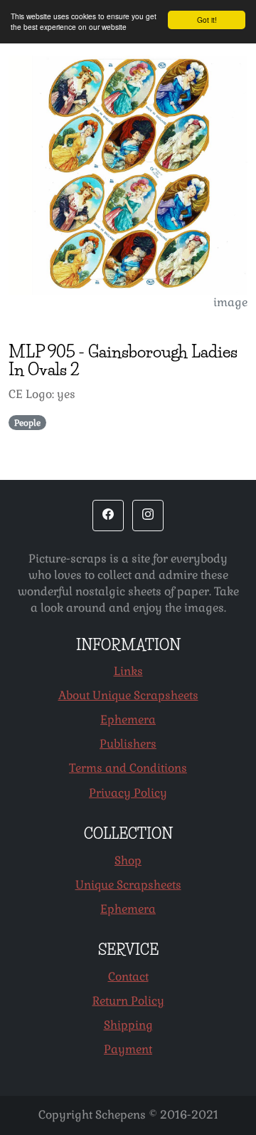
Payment (128, 1049)
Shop (128, 860)
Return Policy (128, 1000)
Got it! (207, 19)
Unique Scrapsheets (128, 884)
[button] (108, 515)
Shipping (128, 1025)
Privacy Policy (128, 792)
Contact (128, 976)
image (230, 302)
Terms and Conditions (128, 767)
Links (128, 671)
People (27, 423)
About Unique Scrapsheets (128, 695)
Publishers (128, 743)
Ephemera (128, 719)
